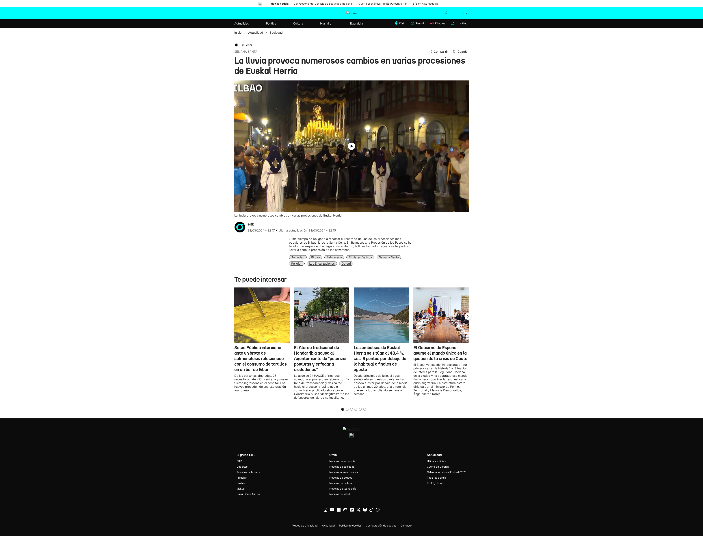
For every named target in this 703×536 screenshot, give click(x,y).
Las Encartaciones (322, 263)
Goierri (346, 263)
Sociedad (297, 257)
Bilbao (315, 257)
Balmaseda (334, 257)
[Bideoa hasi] (351, 146)
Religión (296, 263)
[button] (467, 316)
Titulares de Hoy (360, 257)
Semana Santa (389, 257)
